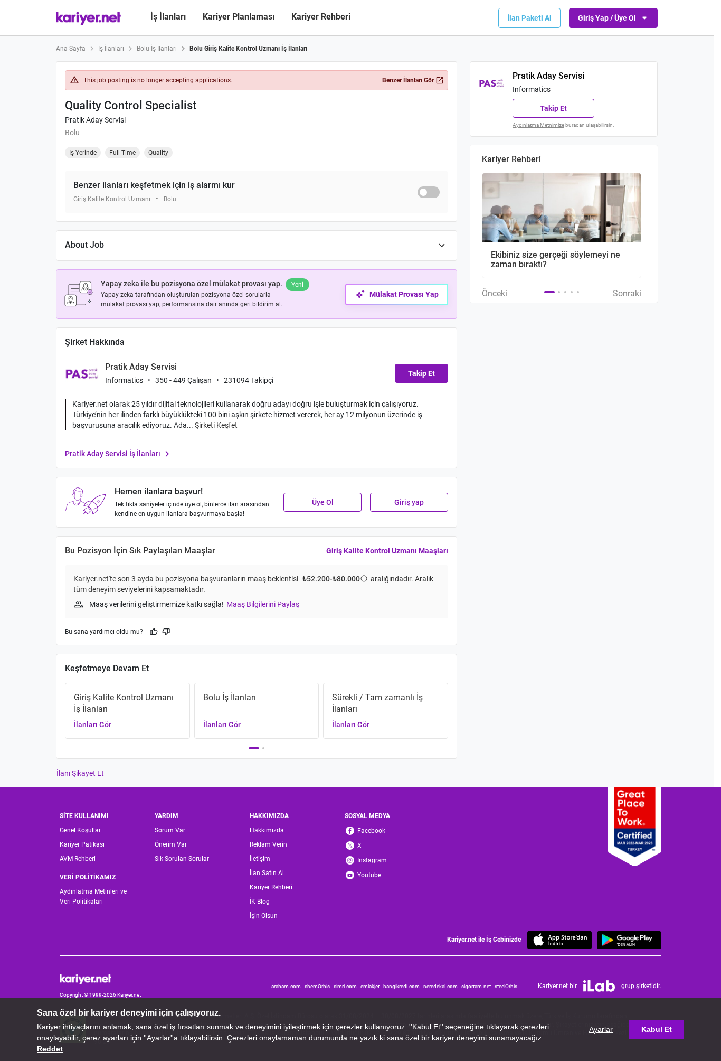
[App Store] (559, 940)
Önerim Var (171, 844)
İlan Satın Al (267, 873)
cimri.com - (347, 986)
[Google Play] (629, 940)
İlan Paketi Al (529, 18)
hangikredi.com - (403, 986)
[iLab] (599, 986)
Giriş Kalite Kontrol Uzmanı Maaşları (387, 551)
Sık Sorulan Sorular (182, 858)
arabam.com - (288, 986)
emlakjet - (371, 986)
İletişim (260, 858)
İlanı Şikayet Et (80, 773)
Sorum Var (170, 830)
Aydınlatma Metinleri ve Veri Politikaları (93, 896)
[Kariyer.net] (100, 978)
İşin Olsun (264, 915)
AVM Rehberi (78, 858)
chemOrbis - (319, 986)
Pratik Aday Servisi (95, 120)
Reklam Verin (268, 844)
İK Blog (260, 901)
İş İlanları (168, 17)
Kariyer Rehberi (271, 887)
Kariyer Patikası (82, 844)
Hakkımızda (267, 830)
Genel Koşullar (80, 830)
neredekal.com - (442, 986)
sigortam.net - (478, 986)
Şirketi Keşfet (216, 425)
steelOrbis (506, 986)
